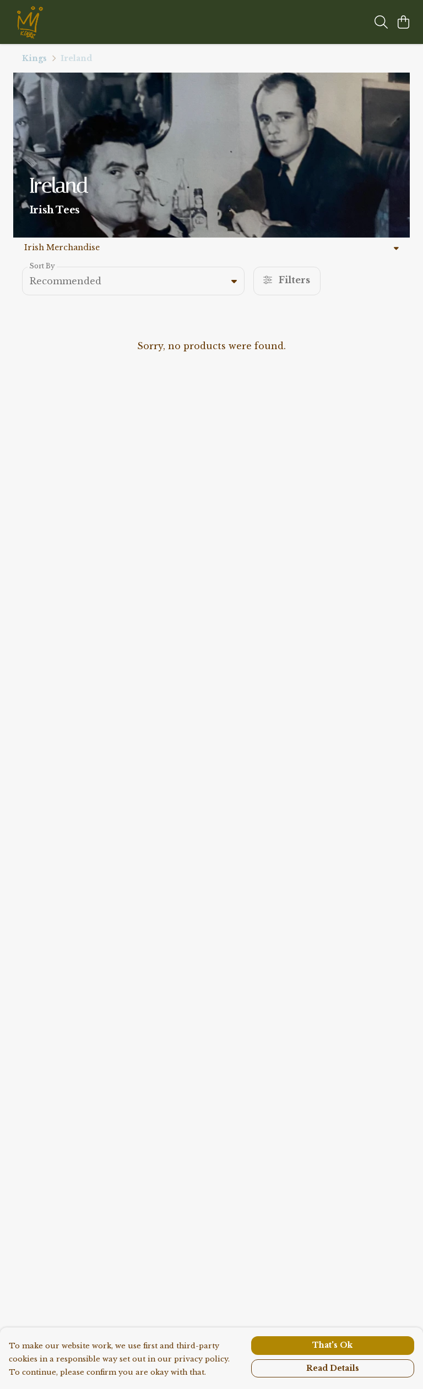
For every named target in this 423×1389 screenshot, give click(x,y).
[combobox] (133, 281)
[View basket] (403, 22)
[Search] (381, 22)
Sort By (42, 265)
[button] (234, 281)
